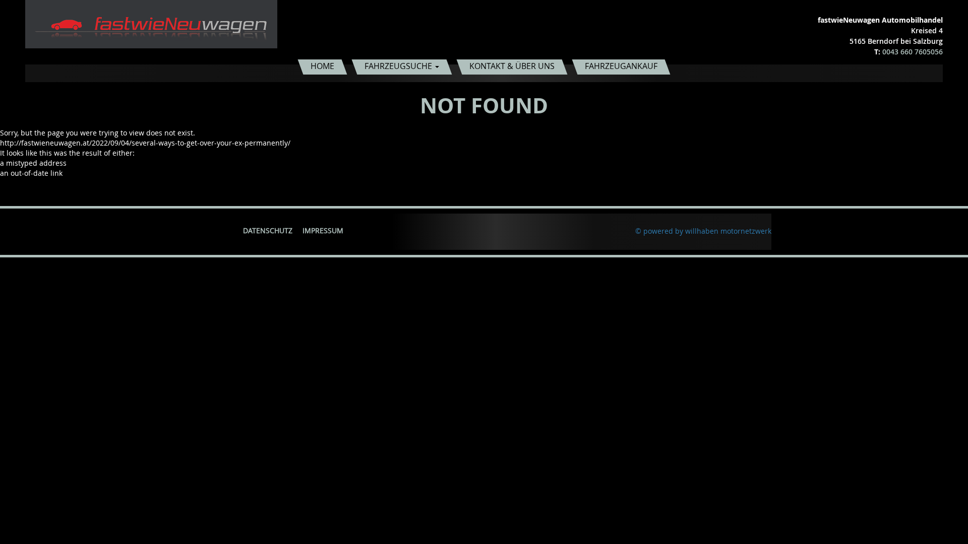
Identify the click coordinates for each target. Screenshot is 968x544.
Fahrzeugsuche (399, 66)
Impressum (322, 230)
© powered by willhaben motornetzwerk (703, 231)
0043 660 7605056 (912, 51)
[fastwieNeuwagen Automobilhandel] (151, 23)
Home (322, 66)
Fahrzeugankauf (621, 66)
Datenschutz (267, 230)
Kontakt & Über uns (512, 66)
